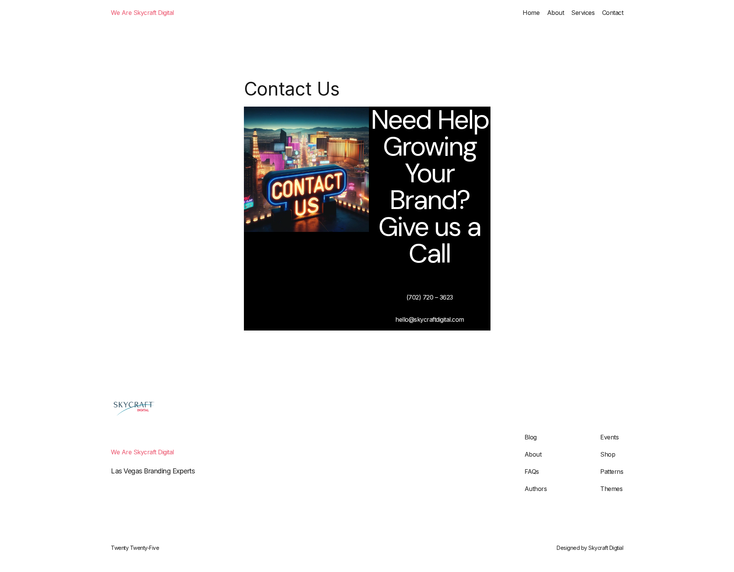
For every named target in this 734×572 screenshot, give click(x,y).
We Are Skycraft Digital (142, 12)
